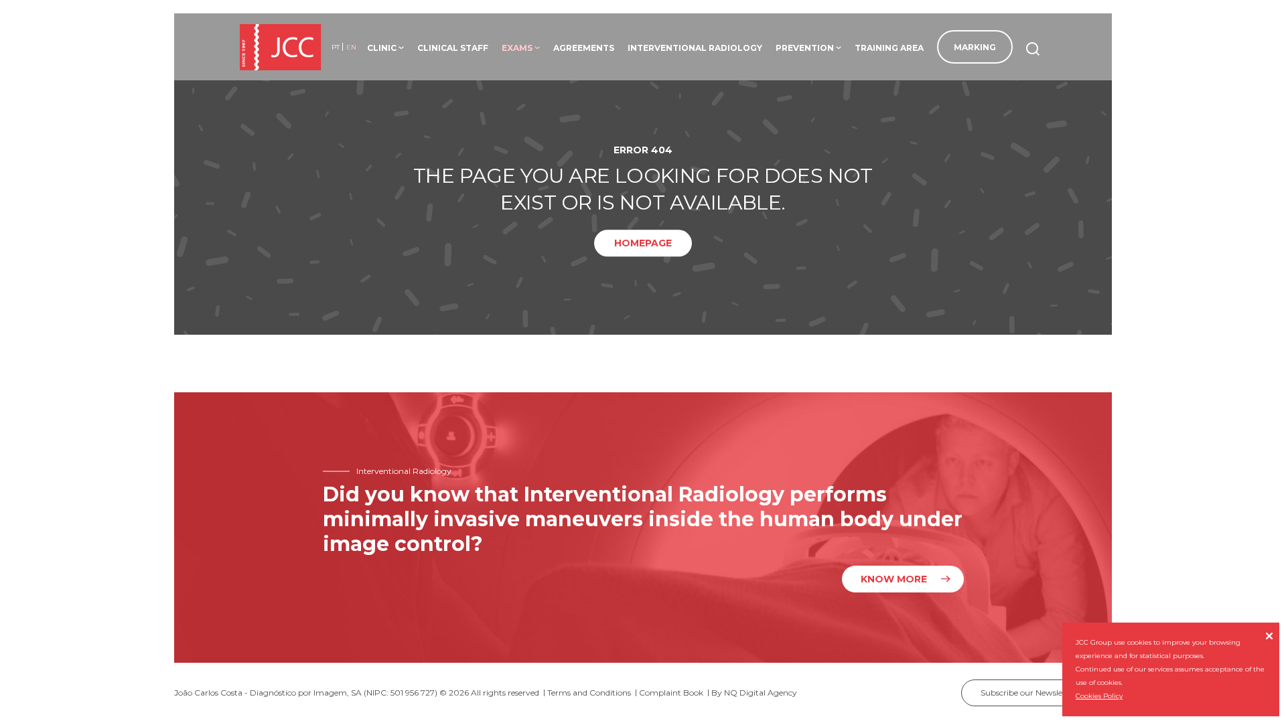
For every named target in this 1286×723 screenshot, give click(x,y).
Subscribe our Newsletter (1036, 693)
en (351, 47)
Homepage (643, 244)
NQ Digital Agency (760, 693)
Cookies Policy (1099, 696)
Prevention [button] (808, 48)
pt (336, 47)
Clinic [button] (385, 48)
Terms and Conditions (589, 693)
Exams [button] (521, 48)
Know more (894, 579)
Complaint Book (671, 693)
